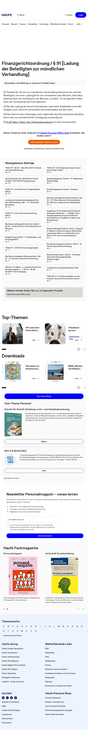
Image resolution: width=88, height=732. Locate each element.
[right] (82, 608)
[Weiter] (84, 349)
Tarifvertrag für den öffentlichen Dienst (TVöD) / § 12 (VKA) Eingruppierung (21, 179)
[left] (78, 608)
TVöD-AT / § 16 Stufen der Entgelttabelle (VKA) (22, 190)
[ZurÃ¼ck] (79, 349)
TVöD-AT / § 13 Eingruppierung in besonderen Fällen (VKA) (64, 169)
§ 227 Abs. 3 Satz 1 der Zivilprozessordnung (30, 122)
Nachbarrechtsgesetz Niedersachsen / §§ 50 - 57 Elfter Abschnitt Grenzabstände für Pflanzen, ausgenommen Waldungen (64, 200)
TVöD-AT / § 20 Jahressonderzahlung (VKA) (21, 214)
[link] (5, 24)
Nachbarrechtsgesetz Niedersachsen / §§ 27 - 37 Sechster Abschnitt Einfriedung (22, 257)
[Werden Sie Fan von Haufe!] (15, 697)
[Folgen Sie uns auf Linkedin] (3, 697)
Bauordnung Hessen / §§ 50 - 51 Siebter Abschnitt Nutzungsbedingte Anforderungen (63, 256)
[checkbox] (7, 525)
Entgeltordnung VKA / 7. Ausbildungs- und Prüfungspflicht (23, 238)
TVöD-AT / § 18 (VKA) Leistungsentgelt (21, 248)
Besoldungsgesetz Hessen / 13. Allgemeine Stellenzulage (65, 179)
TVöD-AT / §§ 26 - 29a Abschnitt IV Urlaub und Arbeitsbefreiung (23, 169)
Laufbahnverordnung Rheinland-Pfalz (63, 268)
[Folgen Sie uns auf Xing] (7, 697)
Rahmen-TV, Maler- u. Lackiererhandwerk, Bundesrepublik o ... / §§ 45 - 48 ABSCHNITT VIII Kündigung (23, 269)
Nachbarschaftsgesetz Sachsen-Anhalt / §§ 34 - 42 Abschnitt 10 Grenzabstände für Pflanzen (23, 226)
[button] (80, 15)
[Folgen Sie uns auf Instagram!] (11, 697)
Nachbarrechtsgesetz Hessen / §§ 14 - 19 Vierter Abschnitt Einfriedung (64, 245)
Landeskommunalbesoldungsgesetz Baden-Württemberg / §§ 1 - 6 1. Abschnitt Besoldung (22, 202)
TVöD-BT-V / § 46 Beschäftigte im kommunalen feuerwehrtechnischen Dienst (64, 277)
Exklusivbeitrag (74, 337)
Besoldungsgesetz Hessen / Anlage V (62, 189)
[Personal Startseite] (7, 15)
